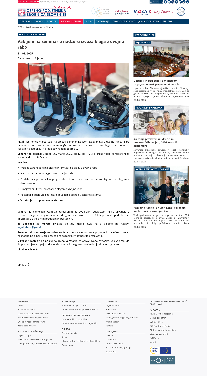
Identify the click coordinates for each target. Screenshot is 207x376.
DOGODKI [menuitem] (52, 21)
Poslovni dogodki (69, 333)
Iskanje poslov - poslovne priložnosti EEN (81, 341)
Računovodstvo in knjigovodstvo (33, 317)
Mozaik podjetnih (158, 317)
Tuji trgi (66, 329)
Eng (161, 2)
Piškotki (155, 338)
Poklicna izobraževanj (30, 331)
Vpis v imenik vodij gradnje (118, 347)
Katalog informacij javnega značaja (122, 317)
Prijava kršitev (112, 321)
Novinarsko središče (115, 313)
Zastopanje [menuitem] (102, 21)
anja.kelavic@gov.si (29, 227)
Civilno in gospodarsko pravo (31, 321)
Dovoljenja (112, 331)
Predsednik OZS (113, 309)
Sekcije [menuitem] (89, 21)
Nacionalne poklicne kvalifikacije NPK (35, 339)
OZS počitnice (156, 322)
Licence (109, 335)
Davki (20, 305)
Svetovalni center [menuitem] (71, 21)
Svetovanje (24, 301)
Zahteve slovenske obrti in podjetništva (80, 323)
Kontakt (109, 325)
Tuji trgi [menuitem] (167, 21)
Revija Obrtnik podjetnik (161, 313)
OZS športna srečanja (160, 326)
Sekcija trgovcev (33, 27)
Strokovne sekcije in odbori (74, 305)
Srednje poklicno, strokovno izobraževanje (37, 343)
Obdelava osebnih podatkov (163, 330)
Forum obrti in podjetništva (74, 319)
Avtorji (153, 342)
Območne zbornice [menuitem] (124, 21)
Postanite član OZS (27, 1)
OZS (20, 27)
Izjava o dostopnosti (159, 334)
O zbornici (111, 301)
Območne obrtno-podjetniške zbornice (80, 309)
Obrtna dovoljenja (114, 343)
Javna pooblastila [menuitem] (149, 21)
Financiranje (67, 345)
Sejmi (64, 337)
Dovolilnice (111, 339)
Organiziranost (113, 305)
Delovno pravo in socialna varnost (33, 313)
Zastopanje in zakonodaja (76, 315)
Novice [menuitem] (40, 21)
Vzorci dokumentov (26, 325)
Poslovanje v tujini (26, 309)
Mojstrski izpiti (24, 335)
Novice (49, 27)
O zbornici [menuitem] (26, 21)
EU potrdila (111, 351)
